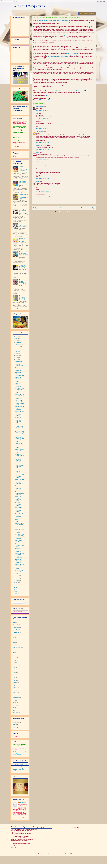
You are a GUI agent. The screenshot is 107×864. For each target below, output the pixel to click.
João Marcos (39, 131)
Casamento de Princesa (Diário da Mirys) (19, 369)
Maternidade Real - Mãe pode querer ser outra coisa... (19, 515)
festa (14, 660)
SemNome (25, 112)
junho (17, 355)
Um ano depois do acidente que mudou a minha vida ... (19, 525)
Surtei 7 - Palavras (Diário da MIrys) (19, 385)
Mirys (49, 99)
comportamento (16, 647)
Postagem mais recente (40, 208)
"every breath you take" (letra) (63, 90)
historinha (15, 665)
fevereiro (18, 578)
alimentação (16, 625)
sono (14, 700)
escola (14, 655)
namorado (58, 99)
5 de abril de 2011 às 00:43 (42, 159)
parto (14, 690)
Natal (14, 622)
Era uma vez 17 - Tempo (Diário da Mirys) (19, 561)
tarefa (14, 705)
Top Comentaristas (17, 112)
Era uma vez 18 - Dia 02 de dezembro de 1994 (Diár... (19, 555)
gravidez (15, 662)
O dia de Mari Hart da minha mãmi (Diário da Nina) (19, 402)
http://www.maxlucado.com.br (20, 764)
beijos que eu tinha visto (72, 53)
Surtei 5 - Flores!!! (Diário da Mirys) (19, 451)
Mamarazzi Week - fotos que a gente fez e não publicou (19, 536)
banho (14, 642)
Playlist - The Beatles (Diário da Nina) (19, 456)
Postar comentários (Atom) (65, 211)
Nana (37, 152)
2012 (15, 338)
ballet (14, 640)
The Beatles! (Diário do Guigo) (18, 460)
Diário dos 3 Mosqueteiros (28, 6)
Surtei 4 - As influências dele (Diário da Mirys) (19, 465)
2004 (15, 593)
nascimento (15, 675)
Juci (37, 113)
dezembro (18, 342)
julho (17, 353)
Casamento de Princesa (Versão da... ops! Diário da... (19, 363)
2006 (15, 589)
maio (17, 357)
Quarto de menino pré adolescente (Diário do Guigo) (23, 297)
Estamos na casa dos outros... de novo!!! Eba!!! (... (19, 433)
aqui (47, 95)
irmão (14, 667)
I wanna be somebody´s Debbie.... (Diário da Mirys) (19, 420)
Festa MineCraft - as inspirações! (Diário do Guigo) (23, 253)
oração (14, 680)
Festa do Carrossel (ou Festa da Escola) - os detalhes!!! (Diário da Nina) (23, 169)
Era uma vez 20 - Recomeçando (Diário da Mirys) (19, 413)
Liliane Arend (39, 106)
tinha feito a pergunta (61, 35)
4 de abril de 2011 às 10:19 (42, 110)
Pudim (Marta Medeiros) (18, 541)
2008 (15, 587)
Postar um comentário (40, 201)
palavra (14, 687)
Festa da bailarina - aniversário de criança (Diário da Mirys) (23, 282)
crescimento (16, 650)
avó (13, 635)
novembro (18, 344)
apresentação (16, 632)
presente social (16, 697)
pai (13, 685)
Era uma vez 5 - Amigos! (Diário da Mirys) (23, 240)
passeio (14, 692)
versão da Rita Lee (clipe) (79, 90)
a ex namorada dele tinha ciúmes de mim (58, 56)
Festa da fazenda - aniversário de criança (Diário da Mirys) (23, 196)
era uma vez (45, 99)
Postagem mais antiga (87, 208)
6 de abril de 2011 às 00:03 (42, 178)
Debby (37, 181)
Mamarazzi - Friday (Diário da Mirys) (19, 550)
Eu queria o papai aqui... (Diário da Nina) (19, 408)
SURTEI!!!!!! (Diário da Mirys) (18, 504)
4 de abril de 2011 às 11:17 (42, 128)
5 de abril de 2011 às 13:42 (42, 166)
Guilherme (15, 722)
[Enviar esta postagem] (49, 98)
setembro (18, 349)
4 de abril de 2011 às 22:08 (42, 149)
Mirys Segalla (23, 802)
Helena (14, 724)
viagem (14, 710)
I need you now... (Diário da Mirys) (19, 572)
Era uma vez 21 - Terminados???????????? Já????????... (19, 396)
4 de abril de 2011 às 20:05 (42, 142)
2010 (15, 582)
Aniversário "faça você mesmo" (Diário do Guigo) (23, 183)
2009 (15, 585)
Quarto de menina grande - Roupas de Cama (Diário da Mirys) (23, 211)
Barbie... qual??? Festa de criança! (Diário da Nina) (23, 225)
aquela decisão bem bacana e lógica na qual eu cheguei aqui (53, 20)
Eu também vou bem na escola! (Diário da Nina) (19, 374)
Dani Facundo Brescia (41, 145)
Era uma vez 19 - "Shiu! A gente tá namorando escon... (19, 427)
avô (13, 637)
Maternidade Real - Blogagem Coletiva (19, 531)
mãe (14, 670)
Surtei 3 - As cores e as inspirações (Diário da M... (19, 481)
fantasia (14, 657)
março (17, 575)
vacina (14, 707)
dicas (14, 652)
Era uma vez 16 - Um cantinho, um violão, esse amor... (19, 566)
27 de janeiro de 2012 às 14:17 (43, 191)
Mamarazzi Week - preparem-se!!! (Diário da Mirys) (19, 390)
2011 (40, 99)
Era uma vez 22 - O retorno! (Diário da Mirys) (19, 379)
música (53, 99)
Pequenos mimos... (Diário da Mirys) (19, 493)
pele (14, 695)
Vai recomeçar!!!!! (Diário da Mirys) (19, 476)
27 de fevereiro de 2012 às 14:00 (44, 198)
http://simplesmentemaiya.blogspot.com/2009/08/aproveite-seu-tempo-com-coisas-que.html (20, 768)
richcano (59, 853)
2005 (15, 591)
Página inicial (64, 208)
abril (17, 359)
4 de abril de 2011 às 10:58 (42, 118)
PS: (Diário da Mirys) (18, 520)
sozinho (14, 702)
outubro (18, 346)
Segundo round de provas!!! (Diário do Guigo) (19, 487)
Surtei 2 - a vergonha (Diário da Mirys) (18, 498)
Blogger (71, 853)
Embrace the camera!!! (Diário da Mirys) (18, 509)
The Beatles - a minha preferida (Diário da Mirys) (19, 439)
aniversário (15, 629)
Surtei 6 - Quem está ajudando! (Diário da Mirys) (19, 445)
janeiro (17, 580)
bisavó (14, 645)
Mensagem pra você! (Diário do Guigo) (19, 545)
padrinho (15, 682)
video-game (15, 712)
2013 (15, 336)
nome (14, 677)
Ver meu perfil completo (18, 817)
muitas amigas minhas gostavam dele (74, 55)
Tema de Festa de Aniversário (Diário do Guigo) (23, 267)
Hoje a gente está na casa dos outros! (19, 471)
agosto (17, 351)
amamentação (16, 627)
